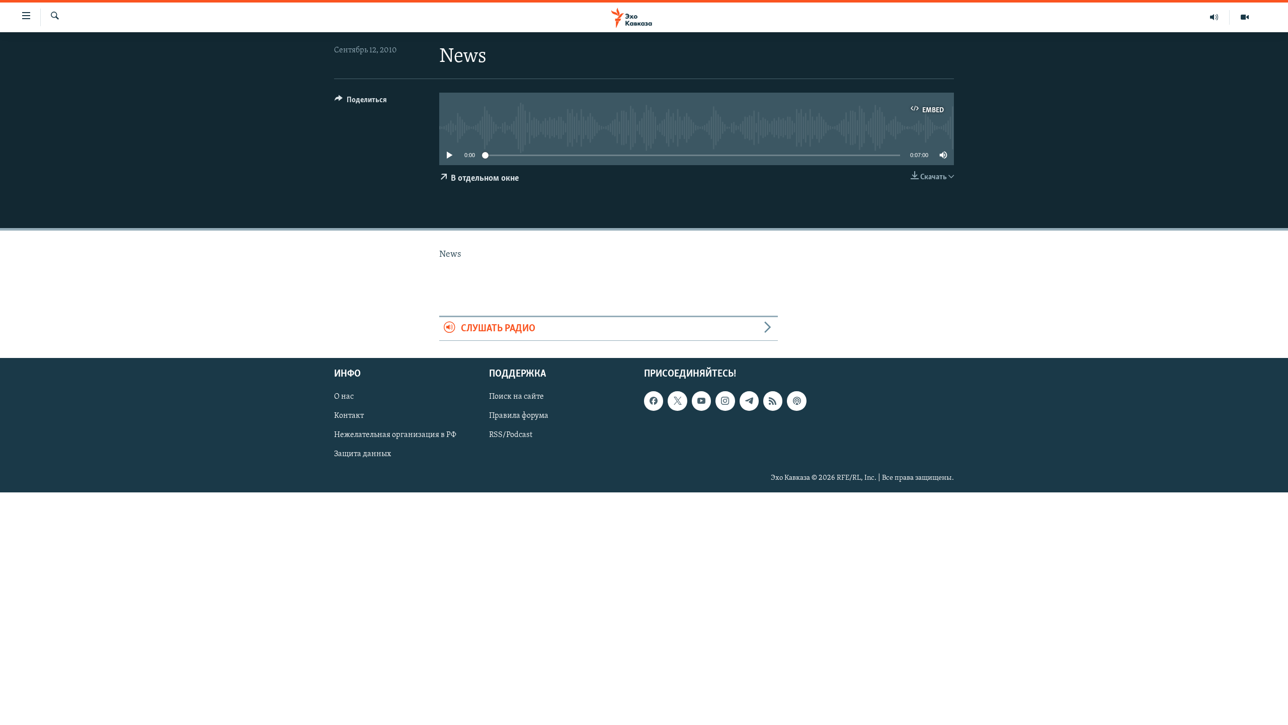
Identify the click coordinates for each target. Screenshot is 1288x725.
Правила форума (518, 416)
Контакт (349, 416)
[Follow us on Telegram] (749, 400)
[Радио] (1214, 17)
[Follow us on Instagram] (725, 400)
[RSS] (772, 400)
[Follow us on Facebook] (653, 400)
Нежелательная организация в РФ (395, 435)
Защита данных (362, 455)
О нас (344, 397)
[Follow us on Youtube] (701, 400)
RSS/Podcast (510, 435)
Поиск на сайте (516, 397)
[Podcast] (796, 400)
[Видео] (1245, 17)
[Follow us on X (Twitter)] (677, 400)
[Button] (361, 102)
